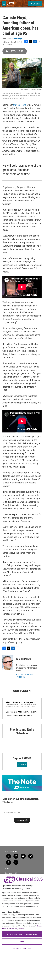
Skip (22, 941)
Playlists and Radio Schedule (22, 731)
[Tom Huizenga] (7, 662)
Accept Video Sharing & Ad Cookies (22, 934)
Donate (36, 4)
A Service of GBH (11, 873)
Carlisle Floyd (19, 105)
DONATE (22, 764)
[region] (22, 913)
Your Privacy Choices (22, 949)
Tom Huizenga (16, 38)
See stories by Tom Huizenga (24, 675)
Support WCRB (22, 758)
